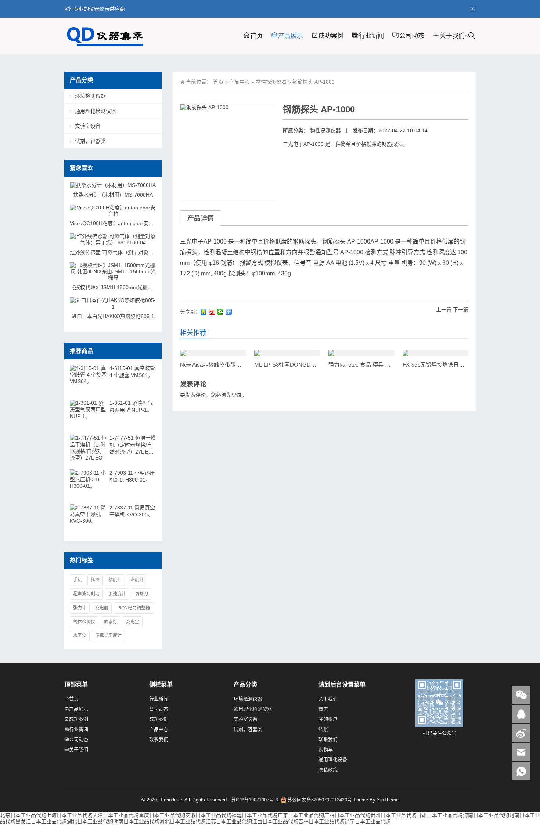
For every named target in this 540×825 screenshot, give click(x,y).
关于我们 (452, 35)
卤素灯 (110, 621)
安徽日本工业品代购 (208, 815)
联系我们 (158, 739)
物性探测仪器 (271, 82)
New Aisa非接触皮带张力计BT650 (221, 364)
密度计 (137, 580)
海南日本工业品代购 (486, 815)
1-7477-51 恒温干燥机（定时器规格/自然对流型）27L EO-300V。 (132, 445)
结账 (323, 729)
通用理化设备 (332, 759)
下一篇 (460, 310)
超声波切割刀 (86, 594)
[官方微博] (521, 733)
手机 (77, 580)
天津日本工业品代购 (116, 815)
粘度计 (115, 580)
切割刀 (141, 594)
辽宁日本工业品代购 (368, 821)
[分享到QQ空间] (204, 312)
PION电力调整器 (133, 607)
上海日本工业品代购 (69, 815)
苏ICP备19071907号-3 (255, 800)
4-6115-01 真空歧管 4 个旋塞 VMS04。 (132, 371)
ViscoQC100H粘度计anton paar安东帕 (114, 223)
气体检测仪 (84, 621)
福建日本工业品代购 (254, 815)
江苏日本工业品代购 (229, 821)
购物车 (325, 749)
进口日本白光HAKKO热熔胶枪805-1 (113, 316)
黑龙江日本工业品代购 (41, 821)
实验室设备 (88, 126)
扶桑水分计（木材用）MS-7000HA (113, 195)
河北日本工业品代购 (182, 821)
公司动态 (411, 35)
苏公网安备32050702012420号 (319, 800)
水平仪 (79, 635)
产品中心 (239, 82)
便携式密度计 (108, 635)
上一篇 (443, 310)
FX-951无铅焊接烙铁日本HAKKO (443, 364)
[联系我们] (521, 714)
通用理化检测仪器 (95, 111)
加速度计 (117, 594)
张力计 (79, 607)
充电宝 (132, 621)
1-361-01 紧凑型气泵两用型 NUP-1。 (131, 406)
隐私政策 (328, 769)
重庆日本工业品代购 (162, 815)
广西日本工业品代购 (347, 815)
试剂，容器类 (90, 141)
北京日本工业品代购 (23, 815)
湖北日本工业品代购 (90, 821)
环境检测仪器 (90, 96)
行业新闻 (371, 35)
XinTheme (388, 800)
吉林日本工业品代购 (321, 821)
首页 (256, 35)
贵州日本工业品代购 (393, 815)
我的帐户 (328, 719)
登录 (236, 395)
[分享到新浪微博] (212, 312)
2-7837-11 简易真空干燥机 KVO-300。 (132, 511)
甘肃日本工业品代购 (440, 815)
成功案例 (330, 35)
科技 (95, 580)
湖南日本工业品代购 (136, 821)
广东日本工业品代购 (301, 815)
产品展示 (290, 35)
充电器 (101, 607)
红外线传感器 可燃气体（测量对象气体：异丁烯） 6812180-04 (142, 252)
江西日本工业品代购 (275, 821)
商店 (323, 709)
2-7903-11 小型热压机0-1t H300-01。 (132, 476)
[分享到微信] (220, 312)
